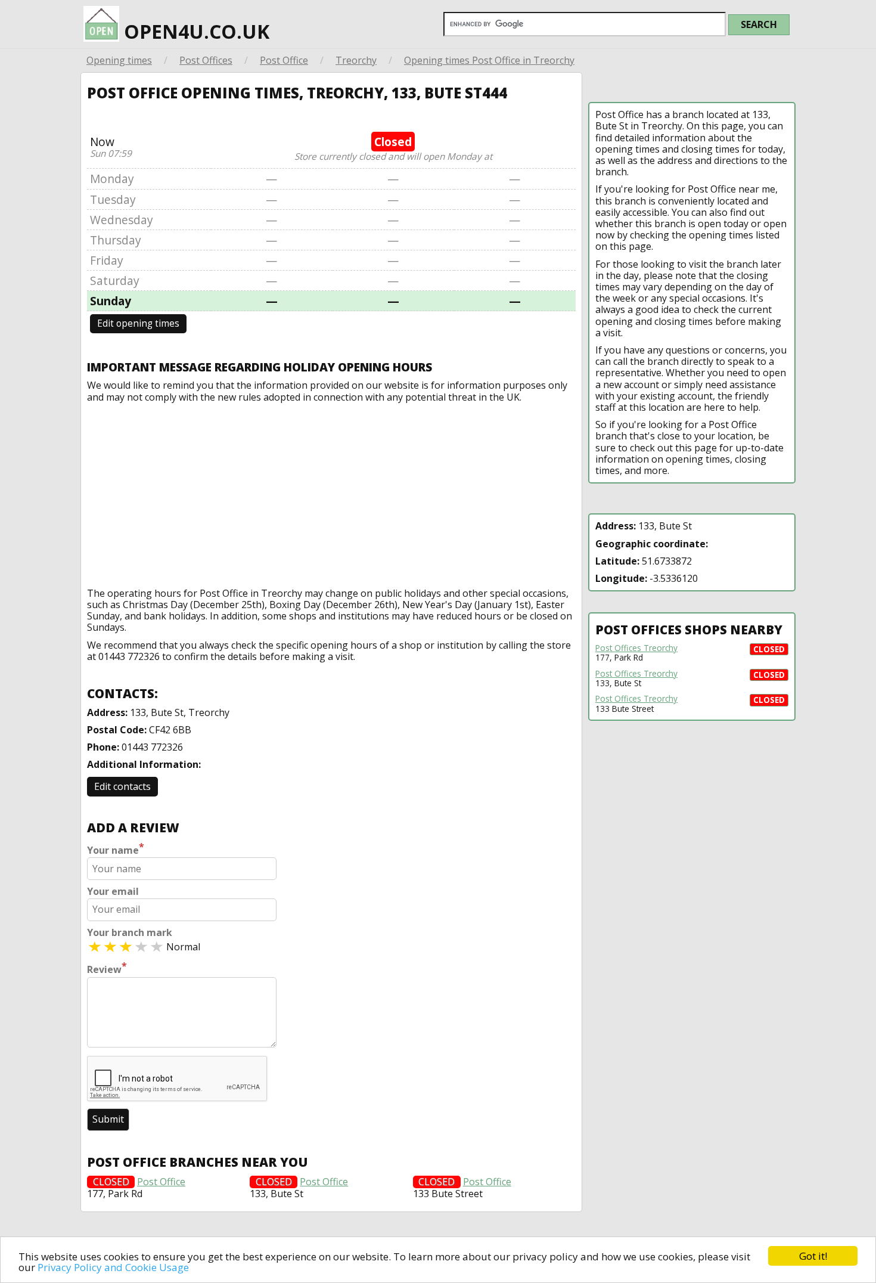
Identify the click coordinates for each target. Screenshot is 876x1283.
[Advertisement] (331, 492)
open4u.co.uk (194, 31)
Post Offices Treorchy (636, 648)
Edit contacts (122, 786)
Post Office (284, 60)
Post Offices (205, 60)
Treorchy (356, 60)
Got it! (813, 1256)
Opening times (119, 60)
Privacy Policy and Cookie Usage (113, 1267)
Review (107, 968)
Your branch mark (129, 932)
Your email (113, 891)
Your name (115, 849)
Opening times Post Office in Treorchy (489, 60)
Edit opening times (138, 323)
